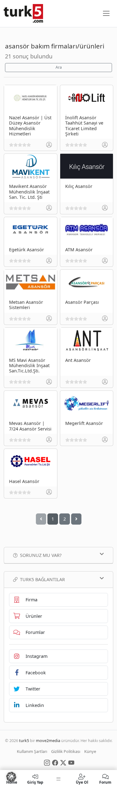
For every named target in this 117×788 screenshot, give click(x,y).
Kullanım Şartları (32, 751)
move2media (48, 740)
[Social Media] (47, 762)
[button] (11, 777)
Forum (105, 782)
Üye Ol (82, 782)
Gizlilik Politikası (65, 751)
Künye (90, 751)
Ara (59, 67)
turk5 (24, 740)
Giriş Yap (35, 782)
